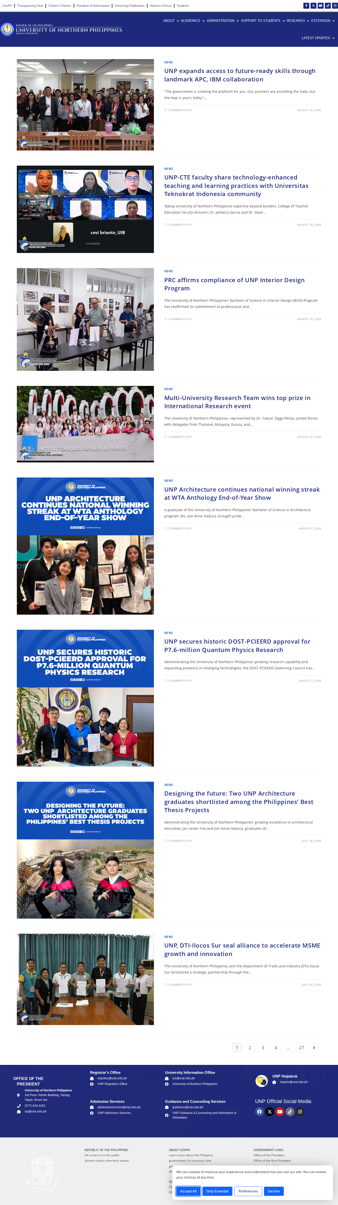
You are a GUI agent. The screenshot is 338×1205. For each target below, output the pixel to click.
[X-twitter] (313, 6)
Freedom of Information (93, 5)
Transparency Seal (30, 5)
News (168, 62)
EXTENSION (320, 21)
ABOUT (168, 21)
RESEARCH (296, 21)
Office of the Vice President (272, 1160)
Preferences (248, 1191)
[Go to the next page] (314, 1048)
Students (183, 5)
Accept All (188, 1191)
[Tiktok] (328, 6)
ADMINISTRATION (220, 21)
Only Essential (217, 1191)
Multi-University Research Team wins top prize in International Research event (237, 402)
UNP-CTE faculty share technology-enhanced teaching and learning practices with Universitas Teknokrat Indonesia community (236, 185)
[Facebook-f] (306, 6)
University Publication (130, 5)
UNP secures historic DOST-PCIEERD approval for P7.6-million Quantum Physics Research (237, 645)
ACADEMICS (190, 21)
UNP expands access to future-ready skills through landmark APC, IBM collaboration (240, 75)
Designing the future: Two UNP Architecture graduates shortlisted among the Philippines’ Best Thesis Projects (239, 801)
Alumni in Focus (160, 5)
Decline (274, 1191)
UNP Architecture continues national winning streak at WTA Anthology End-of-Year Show (242, 493)
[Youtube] (321, 6)
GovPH (7, 5)
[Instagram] (335, 6)
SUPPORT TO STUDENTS (260, 21)
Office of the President (269, 1155)
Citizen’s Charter (59, 5)
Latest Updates (316, 38)
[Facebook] (259, 1111)
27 (301, 1048)
